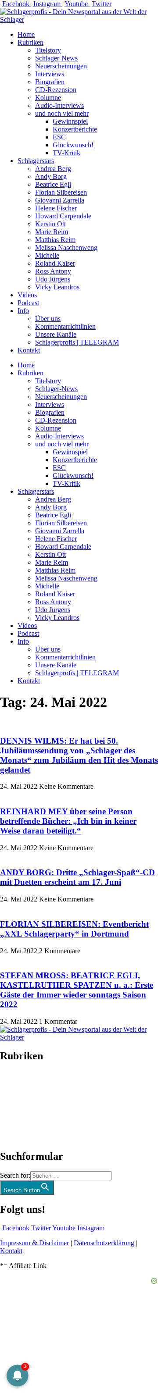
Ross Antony (53, 271)
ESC (59, 137)
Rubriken (30, 42)
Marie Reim (51, 231)
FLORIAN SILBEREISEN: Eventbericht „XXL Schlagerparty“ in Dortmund (74, 928)
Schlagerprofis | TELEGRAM (77, 342)
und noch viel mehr (62, 113)
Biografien (50, 82)
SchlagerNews (20, 1082)
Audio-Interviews (59, 105)
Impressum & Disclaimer (34, 1243)
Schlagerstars (36, 160)
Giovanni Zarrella (59, 200)
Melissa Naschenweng (66, 247)
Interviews (49, 74)
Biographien (17, 1106)
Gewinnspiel (70, 121)
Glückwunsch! (73, 145)
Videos (27, 295)
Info (23, 310)
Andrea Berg (53, 168)
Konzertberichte (75, 129)
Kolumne (48, 97)
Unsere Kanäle (55, 334)
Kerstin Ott (50, 224)
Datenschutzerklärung (104, 1243)
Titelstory (48, 50)
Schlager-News (56, 58)
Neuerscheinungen (61, 66)
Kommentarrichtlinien (65, 326)
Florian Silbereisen (61, 192)
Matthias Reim (55, 239)
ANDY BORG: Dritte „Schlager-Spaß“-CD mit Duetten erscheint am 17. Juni (77, 877)
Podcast (28, 302)
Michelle (47, 255)
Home (26, 34)
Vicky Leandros (57, 287)
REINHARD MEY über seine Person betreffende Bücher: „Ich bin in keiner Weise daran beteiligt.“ (68, 821)
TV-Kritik (66, 153)
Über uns (48, 318)
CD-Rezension (55, 89)
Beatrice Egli (53, 184)
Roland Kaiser (55, 263)
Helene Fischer (56, 208)
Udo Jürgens (52, 279)
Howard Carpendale (63, 216)
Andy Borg (51, 176)
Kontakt (29, 350)
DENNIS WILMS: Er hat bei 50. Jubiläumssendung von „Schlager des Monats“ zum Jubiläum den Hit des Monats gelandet (79, 755)
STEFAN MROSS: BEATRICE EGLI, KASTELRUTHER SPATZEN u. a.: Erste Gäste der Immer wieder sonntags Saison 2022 (76, 990)
